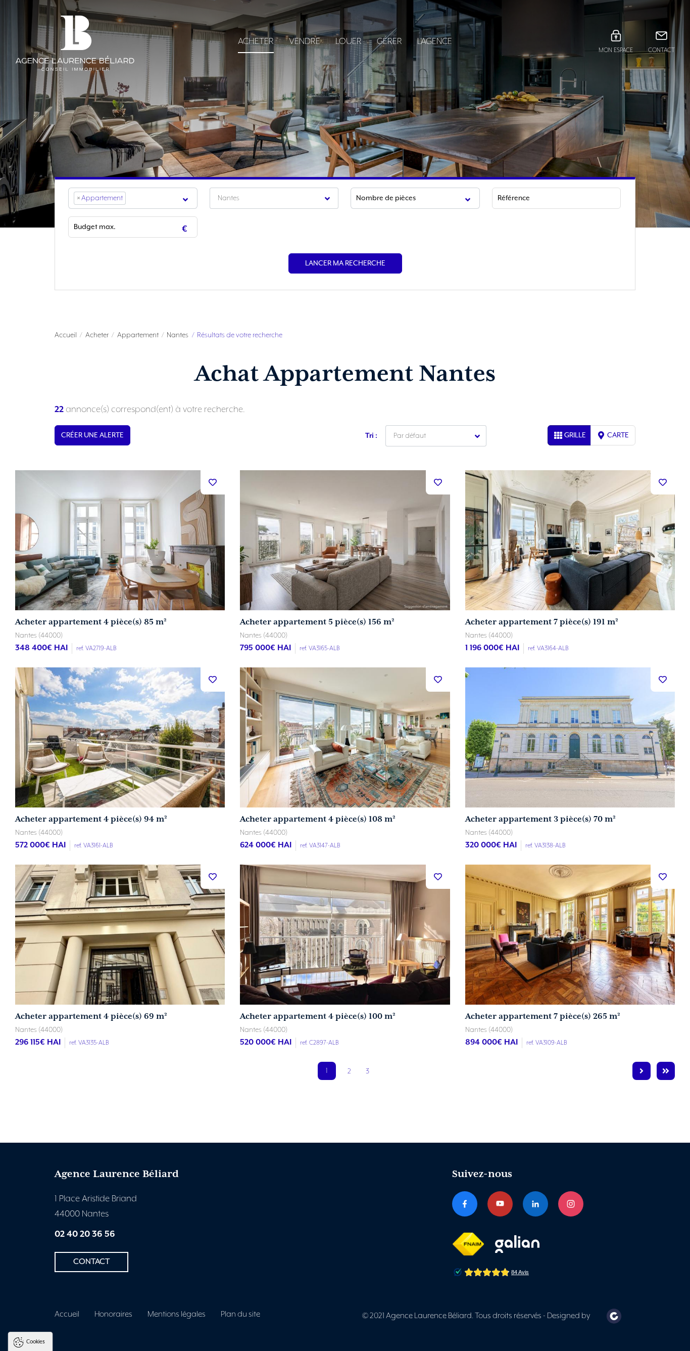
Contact (661, 50)
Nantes (177, 335)
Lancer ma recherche (345, 263)
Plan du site (240, 1314)
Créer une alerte (92, 435)
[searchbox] (131, 198)
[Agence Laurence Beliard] (92, 43)
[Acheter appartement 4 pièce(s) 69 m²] (120, 935)
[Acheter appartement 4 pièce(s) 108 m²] (345, 737)
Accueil (66, 335)
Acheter (256, 41)
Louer (348, 41)
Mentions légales (176, 1314)
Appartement (138, 335)
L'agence (434, 41)
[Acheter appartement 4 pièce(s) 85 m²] (120, 540)
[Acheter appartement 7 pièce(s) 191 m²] (570, 540)
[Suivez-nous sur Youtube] (500, 1204)
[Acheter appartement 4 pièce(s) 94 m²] (120, 737)
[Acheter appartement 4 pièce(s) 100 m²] (345, 935)
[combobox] (133, 198)
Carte (618, 435)
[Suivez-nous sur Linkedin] (535, 1204)
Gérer (389, 41)
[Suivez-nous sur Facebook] (464, 1204)
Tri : (371, 436)
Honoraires (113, 1314)
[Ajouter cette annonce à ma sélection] (213, 482)
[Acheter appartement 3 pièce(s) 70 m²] (570, 737)
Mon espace (616, 50)
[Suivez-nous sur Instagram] (570, 1204)
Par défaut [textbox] (409, 436)
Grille (575, 435)
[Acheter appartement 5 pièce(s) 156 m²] (345, 540)
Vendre (304, 41)
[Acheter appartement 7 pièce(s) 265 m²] (570, 935)
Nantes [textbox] (228, 198)
